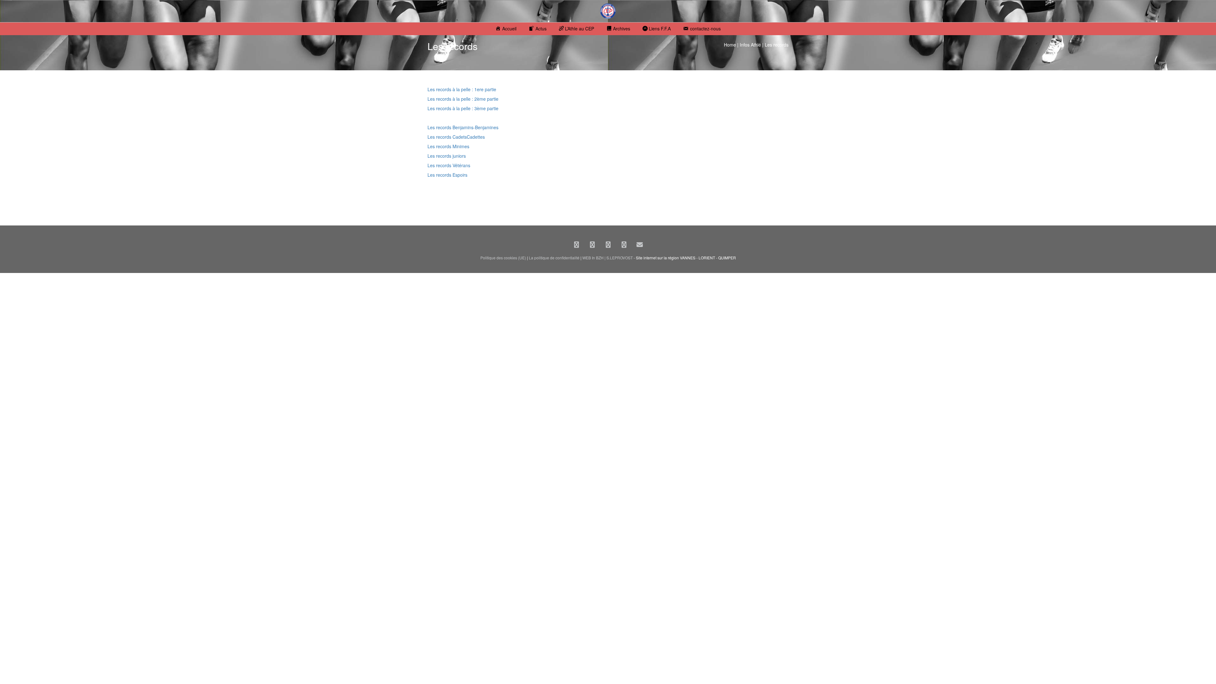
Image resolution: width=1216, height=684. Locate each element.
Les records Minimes (448, 146)
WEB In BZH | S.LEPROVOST (607, 257)
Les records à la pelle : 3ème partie (463, 108)
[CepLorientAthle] (624, 244)
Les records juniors (447, 156)
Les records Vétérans (449, 165)
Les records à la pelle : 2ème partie (463, 99)
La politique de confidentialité (554, 257)
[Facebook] (576, 244)
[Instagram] (608, 244)
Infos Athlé (750, 44)
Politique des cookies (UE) (503, 257)
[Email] (639, 244)
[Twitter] (592, 244)
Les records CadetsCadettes (456, 137)
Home (730, 44)
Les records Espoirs (447, 175)
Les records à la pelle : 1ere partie (462, 89)
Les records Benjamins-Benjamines (463, 127)
